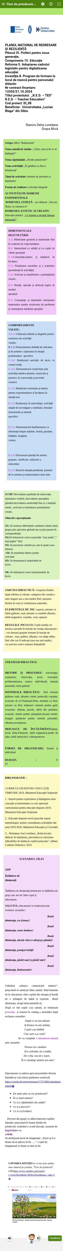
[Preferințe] (43, 4)
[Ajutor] (51, 4)
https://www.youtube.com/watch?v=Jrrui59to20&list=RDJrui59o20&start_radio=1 (31, 1173)
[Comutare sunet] (9, 1238)
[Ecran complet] (59, 4)
